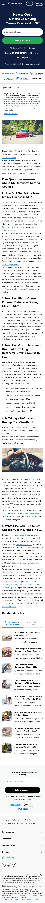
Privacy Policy (18, 899)
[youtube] (14, 865)
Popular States (8, 845)
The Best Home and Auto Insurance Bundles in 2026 (26, 745)
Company (6, 852)
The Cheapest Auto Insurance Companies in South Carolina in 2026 (28, 649)
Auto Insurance (16, 820)
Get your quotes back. (30, 64)
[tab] (12, 623)
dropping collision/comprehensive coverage (21, 584)
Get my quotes (21, 40)
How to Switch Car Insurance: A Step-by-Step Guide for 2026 (28, 697)
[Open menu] (3, 3)
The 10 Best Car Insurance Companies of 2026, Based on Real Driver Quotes (27, 681)
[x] (9, 865)
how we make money (30, 105)
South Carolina (7, 823)
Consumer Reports (24, 544)
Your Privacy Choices (31, 899)
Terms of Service (7, 899)
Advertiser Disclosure (11, 113)
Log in (39, 3)
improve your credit (15, 535)
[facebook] (4, 865)
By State (28, 820)
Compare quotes (9, 587)
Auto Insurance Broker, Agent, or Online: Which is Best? (27, 729)
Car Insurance (8, 832)
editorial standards (17, 107)
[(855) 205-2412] (29, 3)
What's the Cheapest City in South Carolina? (27, 634)
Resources (6, 838)
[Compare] (15, 3)
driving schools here (10, 264)
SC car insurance (9, 157)
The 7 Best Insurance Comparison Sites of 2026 (25, 665)
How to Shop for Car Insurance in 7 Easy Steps (28, 713)
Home (4, 820)
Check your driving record (13, 227)
